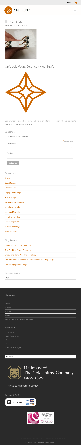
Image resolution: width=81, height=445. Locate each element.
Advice (7, 178)
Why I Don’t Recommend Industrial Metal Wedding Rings (29, 260)
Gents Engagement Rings (16, 265)
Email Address (39, 144)
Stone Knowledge (12, 227)
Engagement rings (13, 193)
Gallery (8, 311)
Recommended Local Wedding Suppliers (20, 319)
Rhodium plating (12, 222)
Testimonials (10, 332)
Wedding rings (11, 231)
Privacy (23, 438)
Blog (7, 340)
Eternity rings (10, 198)
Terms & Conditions (33, 438)
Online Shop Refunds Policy (49, 438)
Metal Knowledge (12, 217)
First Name (10, 153)
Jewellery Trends (12, 207)
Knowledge (10, 344)
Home (8, 300)
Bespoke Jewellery (12, 336)
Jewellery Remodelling (14, 202)
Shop (8, 315)
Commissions (10, 188)
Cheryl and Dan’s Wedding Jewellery (20, 255)
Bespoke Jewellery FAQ (14, 348)
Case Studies (10, 183)
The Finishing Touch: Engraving (18, 250)
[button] (75, 10)
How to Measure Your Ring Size (18, 245)
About (8, 304)
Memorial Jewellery (13, 212)
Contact (8, 307)
